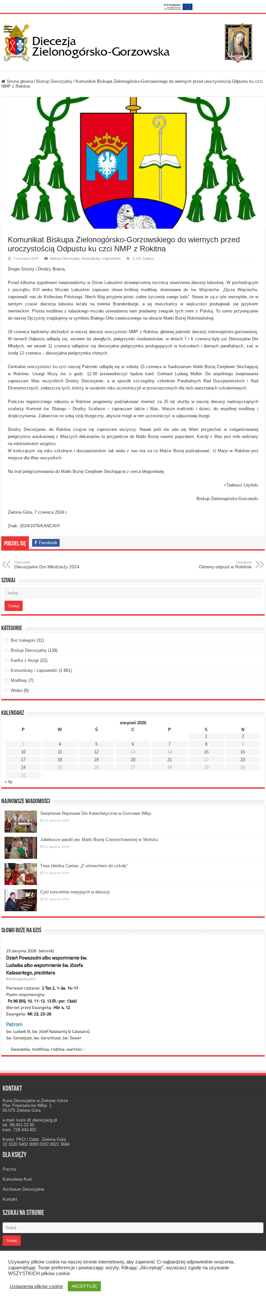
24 (23, 767)
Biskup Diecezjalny (54, 81)
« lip (8, 781)
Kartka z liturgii (25, 660)
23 (242, 759)
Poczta (9, 1169)
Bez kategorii (23, 640)
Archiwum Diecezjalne (23, 1189)
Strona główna (19, 81)
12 (96, 751)
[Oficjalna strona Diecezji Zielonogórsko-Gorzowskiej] (133, 41)
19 (96, 759)
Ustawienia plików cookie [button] (36, 1286)
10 (23, 751)
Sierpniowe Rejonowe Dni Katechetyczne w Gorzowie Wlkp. (96, 813)
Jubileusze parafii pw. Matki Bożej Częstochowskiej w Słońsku (99, 839)
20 (133, 759)
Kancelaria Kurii (17, 1179)
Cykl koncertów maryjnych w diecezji (75, 892)
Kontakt (10, 1199)
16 (242, 751)
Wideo (16, 690)
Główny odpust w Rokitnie (225, 564)
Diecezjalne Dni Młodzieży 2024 (46, 564)
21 (169, 759)
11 (60, 751)
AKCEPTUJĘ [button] (84, 1286)
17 (23, 759)
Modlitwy (19, 680)
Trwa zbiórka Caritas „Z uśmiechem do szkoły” (84, 865)
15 (206, 751)
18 (59, 759)
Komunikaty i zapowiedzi (101, 258)
